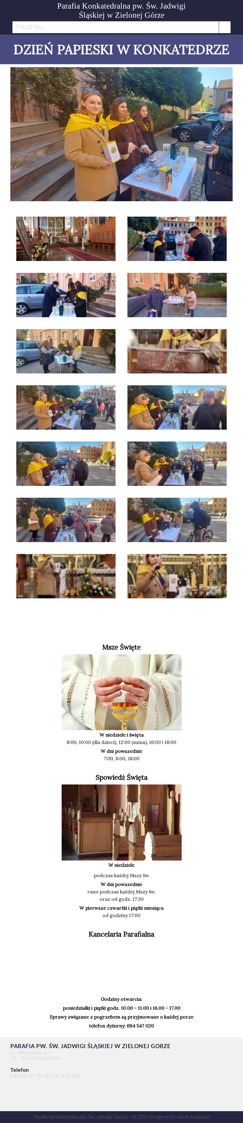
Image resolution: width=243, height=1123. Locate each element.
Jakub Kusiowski (193, 1117)
